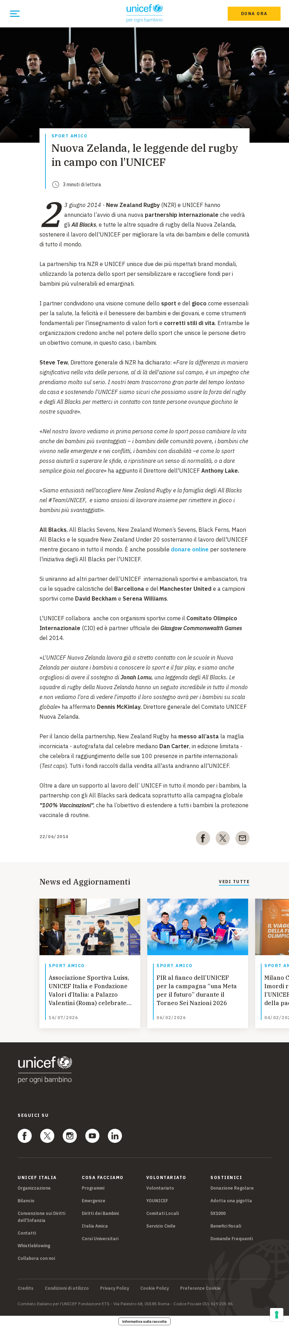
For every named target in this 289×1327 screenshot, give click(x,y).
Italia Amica (95, 1226)
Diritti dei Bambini (100, 1213)
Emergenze (93, 1200)
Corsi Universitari (100, 1238)
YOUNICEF (157, 1200)
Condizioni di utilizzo (67, 1288)
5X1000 (218, 1213)
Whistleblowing (34, 1245)
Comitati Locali (162, 1213)
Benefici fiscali (225, 1226)
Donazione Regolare (232, 1188)
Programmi (93, 1188)
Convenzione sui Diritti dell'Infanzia (41, 1217)
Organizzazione (34, 1188)
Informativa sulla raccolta (144, 1321)
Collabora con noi (36, 1258)
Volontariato (160, 1188)
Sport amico (69, 136)
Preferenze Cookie (200, 1288)
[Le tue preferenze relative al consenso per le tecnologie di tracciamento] (276, 1314)
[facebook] (203, 839)
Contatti (27, 1233)
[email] (242, 839)
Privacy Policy (114, 1288)
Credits (25, 1288)
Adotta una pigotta (231, 1200)
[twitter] (223, 839)
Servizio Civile (161, 1226)
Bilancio (26, 1200)
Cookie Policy (154, 1288)
